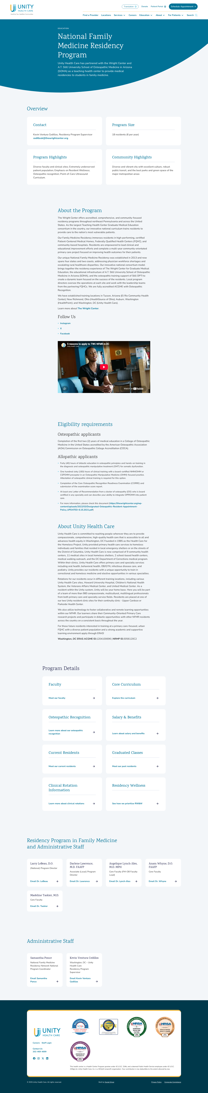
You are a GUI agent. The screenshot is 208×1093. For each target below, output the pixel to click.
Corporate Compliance (172, 1082)
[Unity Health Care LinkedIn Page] (47, 1058)
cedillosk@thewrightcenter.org (50, 138)
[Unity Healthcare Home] (21, 10)
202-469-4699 (39, 1051)
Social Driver (109, 1082)
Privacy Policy (156, 1082)
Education (63, 29)
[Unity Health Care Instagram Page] (38, 1058)
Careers (36, 1043)
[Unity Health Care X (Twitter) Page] (42, 1058)
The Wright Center (88, 308)
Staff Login (47, 1043)
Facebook (65, 333)
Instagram (65, 323)
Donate (144, 6)
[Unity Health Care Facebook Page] (34, 1058)
